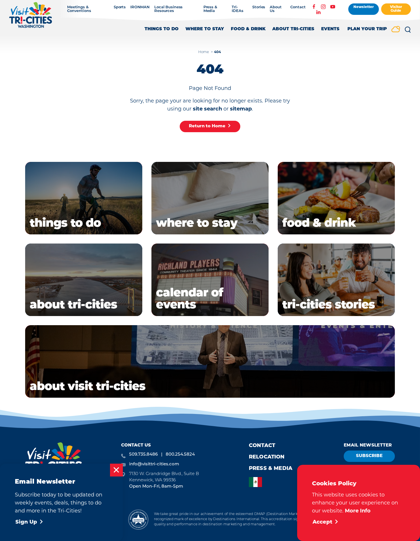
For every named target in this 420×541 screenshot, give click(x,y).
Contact (297, 7)
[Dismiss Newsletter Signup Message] (116, 470)
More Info (358, 511)
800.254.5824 (180, 454)
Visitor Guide (396, 9)
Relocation (267, 457)
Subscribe (369, 456)
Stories (258, 7)
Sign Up (26, 522)
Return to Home (207, 126)
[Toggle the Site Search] (408, 31)
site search (207, 109)
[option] (257, 482)
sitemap (241, 109)
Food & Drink (248, 29)
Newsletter (363, 7)
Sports (120, 7)
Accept (322, 522)
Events (330, 29)
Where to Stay (204, 29)
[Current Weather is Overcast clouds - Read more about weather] (395, 30)
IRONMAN (140, 7)
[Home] (30, 18)
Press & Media (210, 9)
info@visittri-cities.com (154, 464)
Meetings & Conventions (79, 9)
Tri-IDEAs (237, 9)
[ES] (257, 482)
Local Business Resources (168, 9)
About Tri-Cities (293, 29)
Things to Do (162, 29)
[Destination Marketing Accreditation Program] (138, 519)
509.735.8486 (143, 454)
